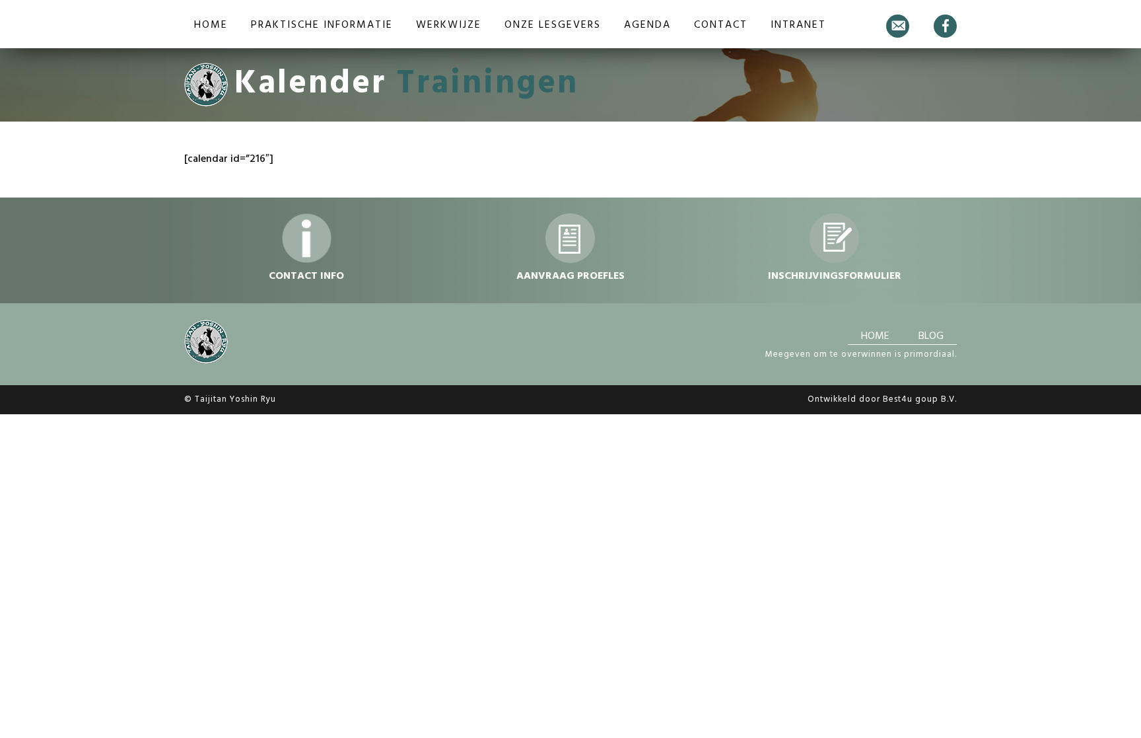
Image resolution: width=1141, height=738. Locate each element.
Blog (931, 336)
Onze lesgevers (552, 25)
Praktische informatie (322, 25)
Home (211, 25)
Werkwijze (448, 25)
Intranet (798, 25)
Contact (720, 25)
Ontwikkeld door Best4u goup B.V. (882, 399)
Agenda (647, 25)
